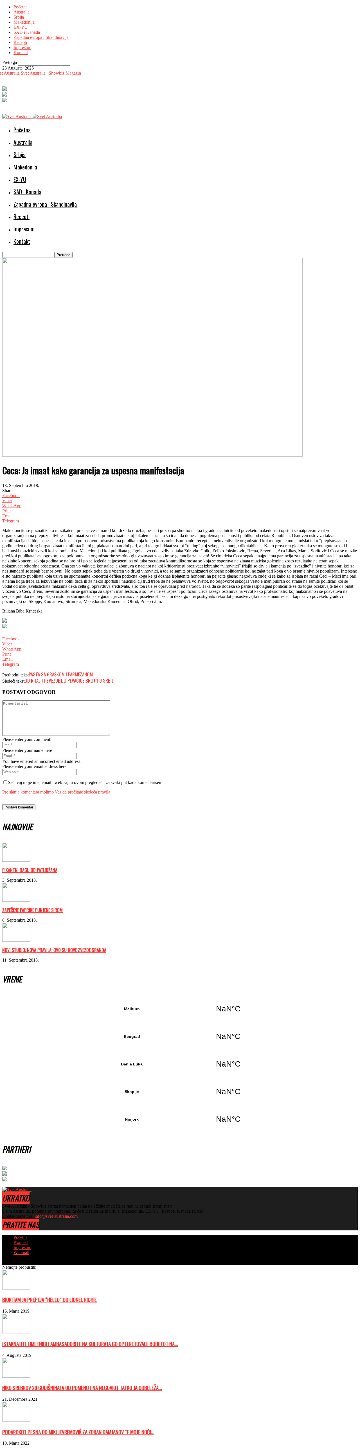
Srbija (19, 17)
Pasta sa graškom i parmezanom (61, 674)
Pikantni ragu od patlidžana (29, 870)
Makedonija (24, 22)
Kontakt (21, 52)
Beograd (180, 1036)
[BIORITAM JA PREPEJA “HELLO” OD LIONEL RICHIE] (16, 1288)
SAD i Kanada (27, 32)
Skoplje (180, 1091)
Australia (22, 12)
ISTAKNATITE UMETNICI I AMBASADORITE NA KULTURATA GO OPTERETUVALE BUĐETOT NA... (90, 1344)
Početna (21, 7)
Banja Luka (180, 1064)
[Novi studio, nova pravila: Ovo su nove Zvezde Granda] (16, 940)
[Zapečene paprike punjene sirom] (16, 900)
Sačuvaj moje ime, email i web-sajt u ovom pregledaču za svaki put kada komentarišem (85, 782)
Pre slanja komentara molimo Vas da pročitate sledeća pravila (56, 792)
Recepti (20, 42)
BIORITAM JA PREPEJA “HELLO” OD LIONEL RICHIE (49, 1299)
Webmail (21, 1252)
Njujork (180, 1119)
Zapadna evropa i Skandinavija (41, 37)
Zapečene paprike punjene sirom (32, 910)
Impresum (22, 47)
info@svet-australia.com (56, 1216)
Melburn (180, 1009)
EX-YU (21, 27)
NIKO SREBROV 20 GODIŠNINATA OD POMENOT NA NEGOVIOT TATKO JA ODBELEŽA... (82, 1387)
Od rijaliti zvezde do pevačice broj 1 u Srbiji (69, 680)
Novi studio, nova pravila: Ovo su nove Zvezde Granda (54, 950)
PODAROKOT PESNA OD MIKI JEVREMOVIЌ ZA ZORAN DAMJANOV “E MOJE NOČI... (78, 1432)
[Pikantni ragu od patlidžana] (16, 860)
